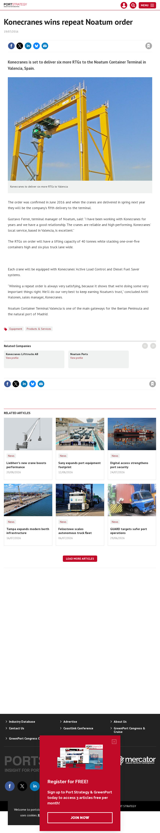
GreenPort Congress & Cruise (129, 730)
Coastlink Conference (78, 728)
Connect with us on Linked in (35, 786)
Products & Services (39, 329)
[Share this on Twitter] (19, 45)
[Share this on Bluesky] (36, 45)
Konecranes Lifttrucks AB (22, 354)
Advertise (70, 721)
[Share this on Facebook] (11, 45)
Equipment (16, 329)
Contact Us (16, 728)
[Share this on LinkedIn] (28, 45)
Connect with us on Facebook (10, 786)
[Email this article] (44, 45)
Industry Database (22, 721)
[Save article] (148, 45)
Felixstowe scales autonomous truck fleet (75, 531)
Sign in (103, 38)
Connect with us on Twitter (22, 786)
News (11, 456)
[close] (152, 38)
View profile (12, 357)
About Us (120, 721)
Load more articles (80, 558)
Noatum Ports (79, 354)
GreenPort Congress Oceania (29, 738)
